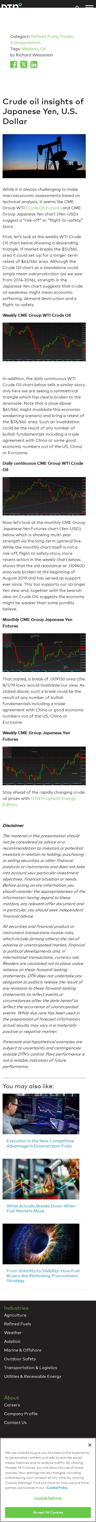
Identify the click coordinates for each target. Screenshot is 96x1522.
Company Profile (21, 1413)
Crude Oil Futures (43, 207)
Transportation (25, 42)
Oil (43, 48)
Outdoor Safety (20, 1358)
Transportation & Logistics (30, 1367)
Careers (12, 1405)
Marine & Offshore (22, 1350)
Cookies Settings (48, 1498)
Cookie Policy (57, 1487)
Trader (66, 36)
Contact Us (15, 1422)
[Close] (89, 1445)
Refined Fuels (44, 36)
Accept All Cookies (48, 1512)
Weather (13, 1332)
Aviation (12, 1341)
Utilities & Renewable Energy (32, 1376)
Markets (30, 48)
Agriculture (15, 1315)
